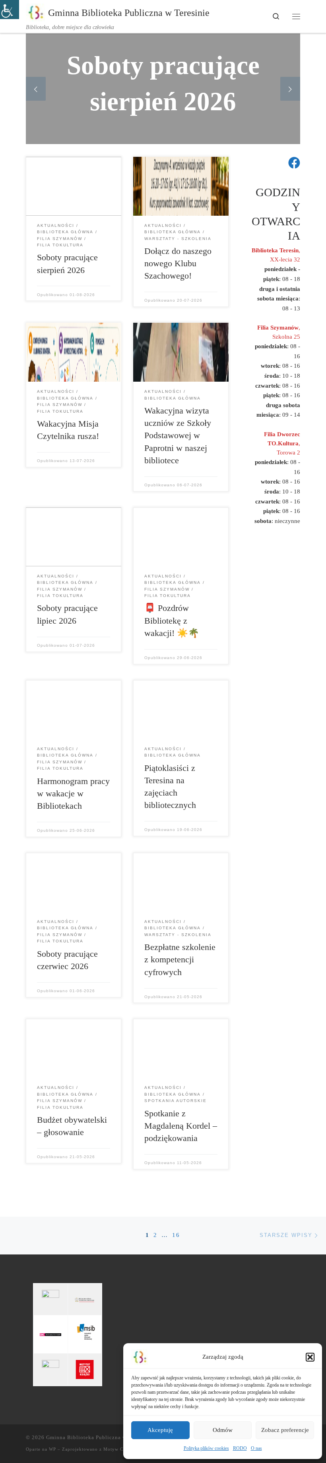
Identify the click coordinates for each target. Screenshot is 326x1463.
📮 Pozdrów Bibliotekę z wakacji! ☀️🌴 (171, 620)
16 (176, 1235)
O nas (256, 1448)
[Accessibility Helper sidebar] (9, 9)
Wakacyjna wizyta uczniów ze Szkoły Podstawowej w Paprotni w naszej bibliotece (177, 435)
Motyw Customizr (122, 1449)
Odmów (223, 1430)
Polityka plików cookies (206, 1448)
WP (52, 1449)
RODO (240, 1448)
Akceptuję (160, 1430)
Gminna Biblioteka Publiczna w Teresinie (98, 1437)
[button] (310, 1357)
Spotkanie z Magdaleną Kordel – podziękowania (180, 1125)
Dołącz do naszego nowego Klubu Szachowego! (178, 263)
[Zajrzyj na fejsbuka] (294, 163)
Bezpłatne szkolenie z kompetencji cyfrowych (179, 959)
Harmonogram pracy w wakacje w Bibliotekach (73, 793)
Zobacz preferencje (285, 1430)
